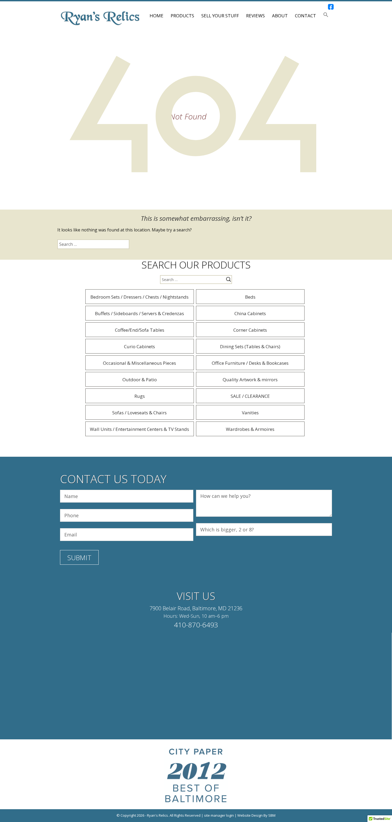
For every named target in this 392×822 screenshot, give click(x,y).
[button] (326, 15)
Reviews (255, 16)
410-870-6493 (196, 624)
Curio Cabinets (139, 346)
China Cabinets (250, 313)
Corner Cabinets (250, 330)
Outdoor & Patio (139, 379)
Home (156, 16)
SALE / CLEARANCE (250, 396)
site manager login (219, 815)
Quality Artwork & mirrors (250, 379)
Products (182, 16)
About (280, 16)
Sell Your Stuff (220, 16)
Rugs (139, 396)
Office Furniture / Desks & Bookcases (250, 363)
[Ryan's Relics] (100, 17)
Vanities (250, 413)
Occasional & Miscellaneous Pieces (139, 363)
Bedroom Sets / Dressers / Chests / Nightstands (139, 297)
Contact (305, 16)
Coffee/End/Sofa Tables (139, 330)
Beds (250, 297)
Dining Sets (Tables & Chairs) (250, 346)
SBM (271, 815)
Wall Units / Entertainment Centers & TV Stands (139, 429)
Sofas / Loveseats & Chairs (139, 413)
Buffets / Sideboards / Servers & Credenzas (139, 313)
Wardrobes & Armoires (250, 429)
